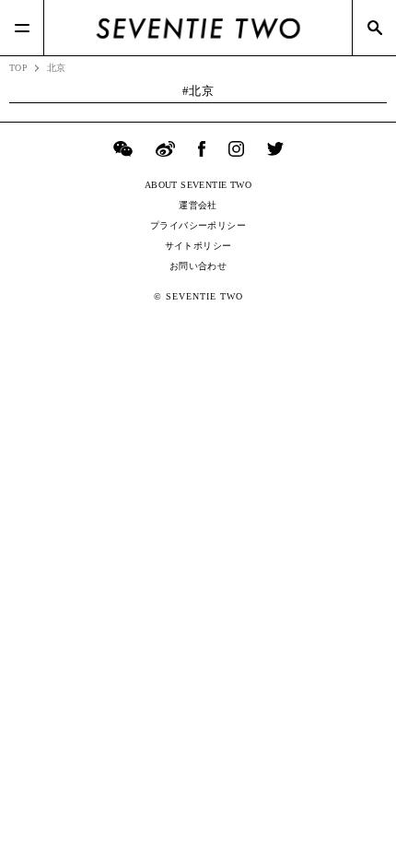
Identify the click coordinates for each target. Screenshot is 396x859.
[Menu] (22, 27)
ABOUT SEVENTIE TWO (198, 185)
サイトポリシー (198, 246)
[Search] (374, 27)
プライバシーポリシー (198, 225)
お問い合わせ (198, 266)
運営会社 (198, 205)
